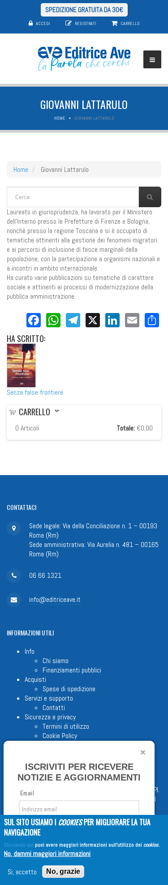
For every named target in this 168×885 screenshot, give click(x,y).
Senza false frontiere (35, 392)
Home (59, 118)
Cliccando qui (19, 844)
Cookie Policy (60, 735)
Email (27, 793)
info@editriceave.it (55, 599)
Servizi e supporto (49, 698)
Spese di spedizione (69, 688)
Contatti (54, 707)
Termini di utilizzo (66, 726)
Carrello (130, 23)
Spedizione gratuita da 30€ (84, 9)
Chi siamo (56, 660)
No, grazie (63, 871)
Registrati (85, 23)
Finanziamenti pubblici (72, 670)
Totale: (126, 428)
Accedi (43, 23)
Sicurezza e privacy (50, 717)
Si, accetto (22, 872)
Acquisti (35, 679)
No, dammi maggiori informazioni (47, 853)
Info (29, 651)
